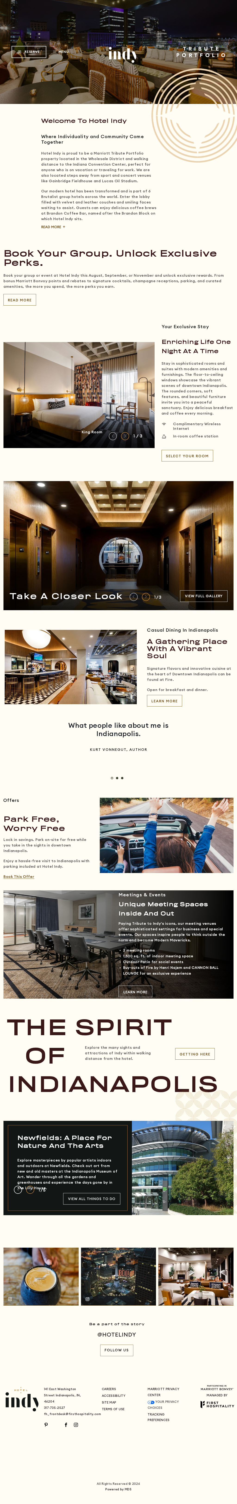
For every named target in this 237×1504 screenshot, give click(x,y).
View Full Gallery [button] (204, 596)
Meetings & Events (142, 894)
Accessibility (114, 1396)
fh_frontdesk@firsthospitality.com (72, 1414)
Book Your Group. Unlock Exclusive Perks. (110, 258)
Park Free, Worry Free (34, 824)
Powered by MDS (118, 1489)
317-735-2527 (54, 1408)
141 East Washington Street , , (62, 1395)
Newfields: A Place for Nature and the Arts (64, 1142)
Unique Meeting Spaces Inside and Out (163, 909)
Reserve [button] (35, 54)
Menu (63, 52)
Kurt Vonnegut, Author (118, 750)
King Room (92, 432)
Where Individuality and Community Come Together (92, 139)
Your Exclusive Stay (185, 326)
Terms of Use (113, 1409)
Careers (109, 1389)
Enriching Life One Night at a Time (196, 347)
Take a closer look (66, 596)
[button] (187, 455)
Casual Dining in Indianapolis (182, 630)
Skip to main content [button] (25, 4)
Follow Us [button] (117, 1350)
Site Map (109, 1402)
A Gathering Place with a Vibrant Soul (187, 649)
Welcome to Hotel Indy (84, 121)
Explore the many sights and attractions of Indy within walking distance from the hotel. (118, 1053)
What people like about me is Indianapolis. (118, 729)
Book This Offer (18, 877)
